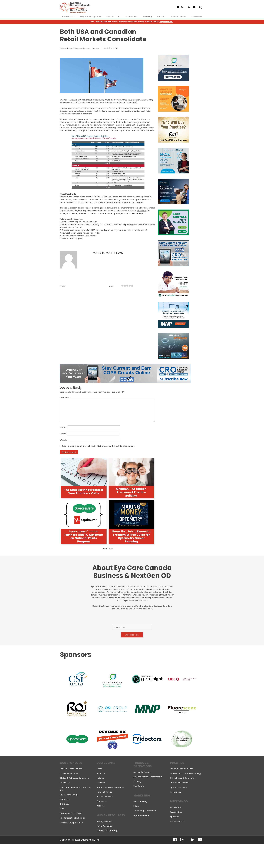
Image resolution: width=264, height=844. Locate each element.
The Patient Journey (179, 782)
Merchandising (140, 801)
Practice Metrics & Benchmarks (147, 776)
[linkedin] (189, 7)
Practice (160, 16)
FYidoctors (65, 799)
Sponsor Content (179, 16)
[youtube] (194, 7)
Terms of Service (104, 792)
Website (63, 440)
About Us (101, 773)
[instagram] (182, 7)
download (141, 210)
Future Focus (132, 16)
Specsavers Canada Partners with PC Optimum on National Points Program (83, 536)
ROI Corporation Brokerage (72, 818)
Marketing (147, 16)
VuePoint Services (105, 796)
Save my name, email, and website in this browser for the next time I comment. (98, 446)
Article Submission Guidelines (110, 787)
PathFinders (175, 807)
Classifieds (197, 16)
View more (108, 548)
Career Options (177, 821)
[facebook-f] (177, 7)
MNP (62, 808)
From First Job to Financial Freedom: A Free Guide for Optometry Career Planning (131, 536)
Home (99, 768)
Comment (65, 397)
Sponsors (101, 782)
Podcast (100, 806)
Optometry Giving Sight (70, 813)
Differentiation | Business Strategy (75, 48)
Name (63, 427)
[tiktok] (185, 7)
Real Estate (138, 786)
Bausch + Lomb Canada (71, 768)
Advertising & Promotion (144, 810)
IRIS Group (64, 804)
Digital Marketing (141, 815)
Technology (175, 792)
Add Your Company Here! (71, 822)
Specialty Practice (178, 787)
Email (63, 433)
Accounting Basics (141, 772)
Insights (100, 778)
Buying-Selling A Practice (181, 768)
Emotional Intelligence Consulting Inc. (75, 788)
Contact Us (102, 801)
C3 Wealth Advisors (69, 773)
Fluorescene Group (68, 794)
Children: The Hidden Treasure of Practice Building (131, 492)
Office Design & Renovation (182, 778)
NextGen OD (67, 16)
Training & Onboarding (107, 830)
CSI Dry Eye (65, 782)
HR (119, 16)
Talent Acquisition (105, 826)
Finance (109, 16)
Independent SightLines (90, 16)
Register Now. (166, 21)
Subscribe (226, 837)
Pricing (136, 806)
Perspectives (176, 812)
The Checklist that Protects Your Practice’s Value (83, 491)
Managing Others (105, 821)
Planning (137, 781)
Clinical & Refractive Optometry (74, 778)
